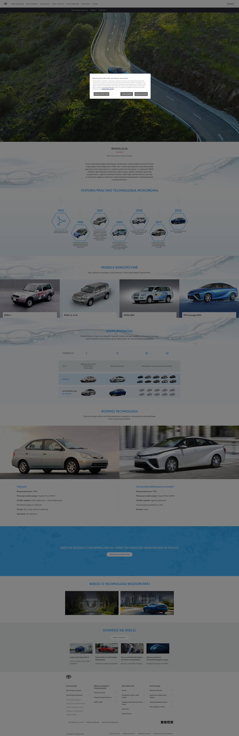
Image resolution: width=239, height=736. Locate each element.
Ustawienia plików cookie (101, 94)
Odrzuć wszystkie (126, 94)
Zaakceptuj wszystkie (141, 94)
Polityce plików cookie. (107, 89)
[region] (120, 86)
